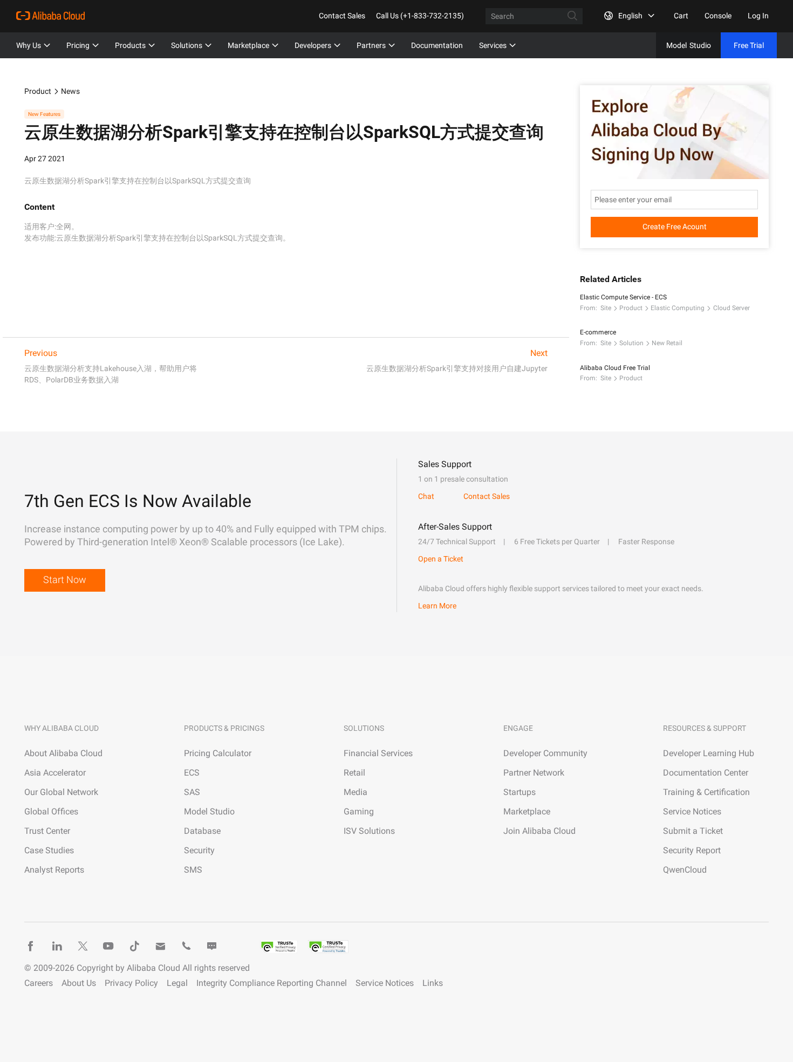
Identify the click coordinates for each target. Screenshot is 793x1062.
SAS (192, 792)
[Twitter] (82, 946)
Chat (426, 496)
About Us (78, 983)
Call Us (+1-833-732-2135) (420, 15)
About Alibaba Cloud (63, 753)
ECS (192, 773)
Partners (371, 45)
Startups (519, 792)
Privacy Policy (131, 983)
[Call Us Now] (186, 946)
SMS (193, 870)
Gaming (359, 811)
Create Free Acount (674, 226)
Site (605, 308)
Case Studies (49, 850)
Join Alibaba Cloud (539, 831)
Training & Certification (706, 792)
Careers (38, 983)
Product (37, 91)
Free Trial (749, 45)
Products (130, 45)
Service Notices (692, 811)
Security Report (692, 850)
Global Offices (51, 811)
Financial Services (378, 753)
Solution (631, 343)
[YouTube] (108, 946)
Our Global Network (61, 792)
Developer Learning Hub (708, 753)
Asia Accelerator (55, 773)
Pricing (78, 45)
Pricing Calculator (217, 753)
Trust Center (47, 831)
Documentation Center (705, 773)
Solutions (186, 45)
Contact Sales (342, 15)
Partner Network (533, 773)
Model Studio (209, 811)
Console (718, 15)
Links (432, 983)
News (70, 91)
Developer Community (545, 753)
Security (199, 850)
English (630, 15)
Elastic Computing (678, 308)
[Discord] (212, 946)
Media (355, 792)
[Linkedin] (56, 946)
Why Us (28, 45)
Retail (354, 773)
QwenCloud (685, 870)
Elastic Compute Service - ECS (623, 297)
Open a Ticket (440, 558)
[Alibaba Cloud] (50, 15)
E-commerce (598, 332)
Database (202, 831)
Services (493, 45)
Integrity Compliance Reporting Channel (271, 983)
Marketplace (248, 45)
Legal (177, 983)
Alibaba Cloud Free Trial (615, 368)
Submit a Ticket (693, 831)
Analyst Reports (54, 870)
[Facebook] (30, 946)
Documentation (437, 45)
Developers (313, 45)
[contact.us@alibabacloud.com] (160, 946)
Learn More (437, 605)
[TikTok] (134, 946)
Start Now (64, 579)
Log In (758, 15)
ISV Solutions (369, 831)
